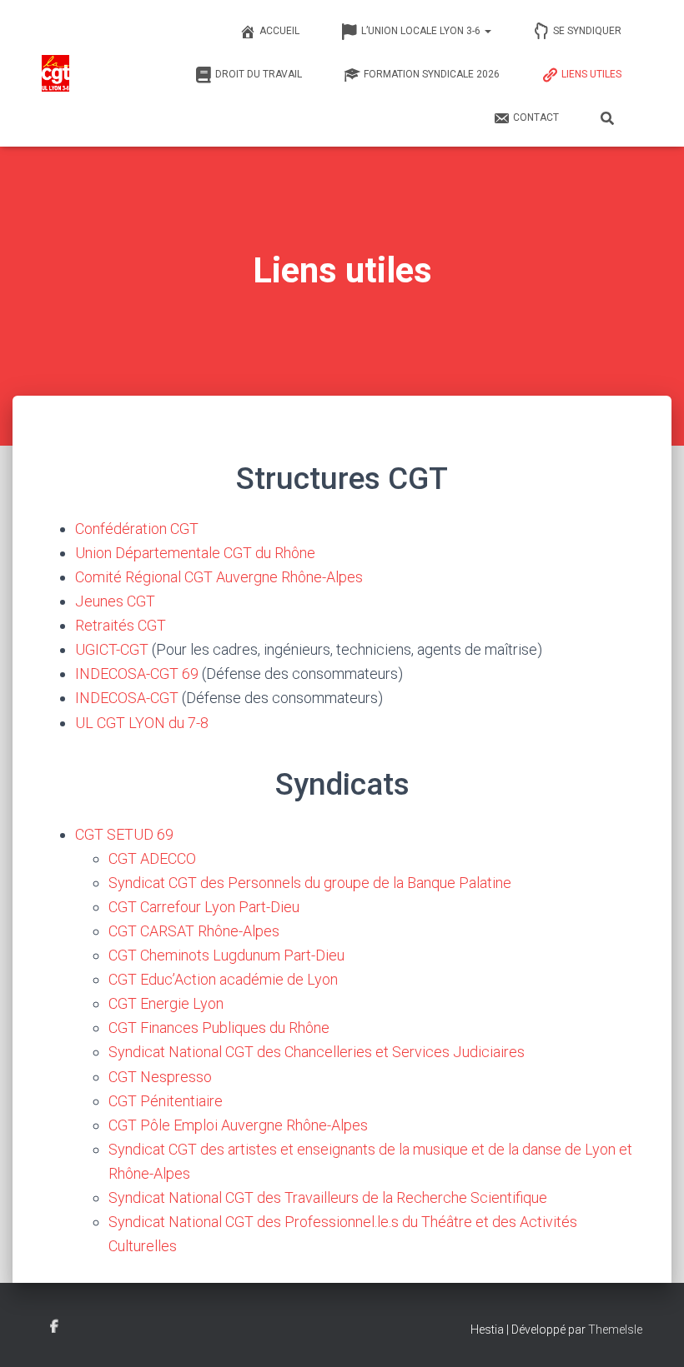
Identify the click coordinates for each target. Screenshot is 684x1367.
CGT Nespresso (160, 1076)
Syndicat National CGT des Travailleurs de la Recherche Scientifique (327, 1197)
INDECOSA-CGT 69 (137, 673)
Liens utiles (591, 74)
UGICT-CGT (111, 649)
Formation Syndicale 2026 (432, 74)
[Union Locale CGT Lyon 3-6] (55, 73)
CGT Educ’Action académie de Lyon (223, 979)
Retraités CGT (120, 625)
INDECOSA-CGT (127, 697)
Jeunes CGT (115, 601)
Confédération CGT (137, 528)
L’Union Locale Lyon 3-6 (422, 31)
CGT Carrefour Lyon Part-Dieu (203, 906)
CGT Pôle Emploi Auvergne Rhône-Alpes (238, 1125)
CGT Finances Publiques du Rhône (218, 1027)
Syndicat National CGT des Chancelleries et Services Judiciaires (316, 1051)
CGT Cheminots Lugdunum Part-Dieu (226, 955)
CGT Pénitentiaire (165, 1101)
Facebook (54, 1327)
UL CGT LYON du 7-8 (142, 722)
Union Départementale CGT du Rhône (195, 552)
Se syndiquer (587, 31)
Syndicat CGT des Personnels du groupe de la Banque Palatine (309, 882)
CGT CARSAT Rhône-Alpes (193, 931)
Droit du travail (258, 74)
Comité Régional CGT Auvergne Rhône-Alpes (219, 577)
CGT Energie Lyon (166, 1003)
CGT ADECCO (152, 858)
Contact (536, 117)
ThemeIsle (615, 1329)
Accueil (279, 31)
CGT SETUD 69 (124, 834)
